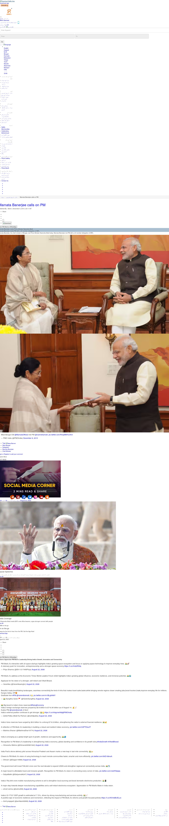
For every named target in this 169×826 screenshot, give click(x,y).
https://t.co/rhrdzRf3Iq (72, 666)
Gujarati (6, 50)
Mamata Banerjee (7, 449)
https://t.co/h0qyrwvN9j (53, 712)
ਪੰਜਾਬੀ (5, 73)
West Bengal (6, 445)
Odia (5, 70)
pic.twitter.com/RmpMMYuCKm (61, 434)
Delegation (5, 447)
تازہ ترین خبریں (11, 197)
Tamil (5, 62)
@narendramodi (41, 434)
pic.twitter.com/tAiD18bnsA (101, 756)
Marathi (6, 64)
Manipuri (6, 68)
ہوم (2, 197)
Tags (4, 443)
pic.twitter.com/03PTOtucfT (80, 727)
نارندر (4, 18)
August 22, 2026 (38, 669)
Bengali (6, 54)
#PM (14, 695)
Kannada (6, 56)
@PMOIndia (67, 712)
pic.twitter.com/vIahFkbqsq (109, 771)
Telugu (6, 60)
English (6, 48)
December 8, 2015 (30, 438)
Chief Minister (6, 451)
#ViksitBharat (113, 741)
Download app (4, 3)
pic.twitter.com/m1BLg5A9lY (44, 695)
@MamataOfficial (21, 434)
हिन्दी (5, 52)
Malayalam (7, 58)
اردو (5, 71)
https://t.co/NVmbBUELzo (111, 797)
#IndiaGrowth (102, 741)
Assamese (7, 66)
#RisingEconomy (37, 705)
